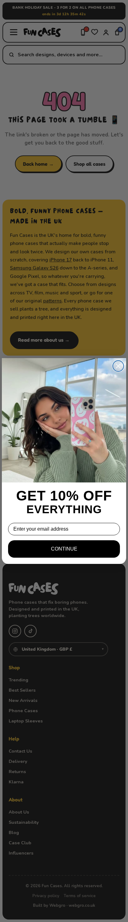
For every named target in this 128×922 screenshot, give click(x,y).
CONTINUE (64, 548)
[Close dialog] (118, 366)
